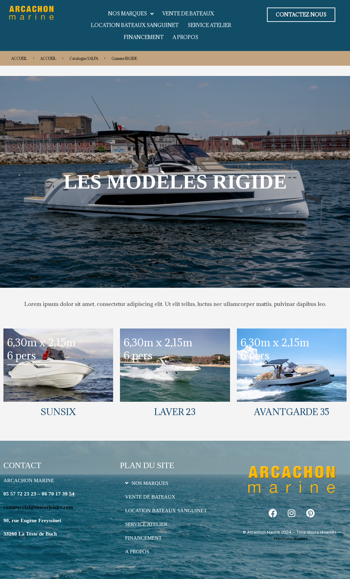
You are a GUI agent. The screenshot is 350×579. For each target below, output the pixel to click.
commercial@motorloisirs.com (38, 507)
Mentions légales (291, 538)
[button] (301, 15)
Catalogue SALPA (83, 58)
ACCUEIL (19, 58)
